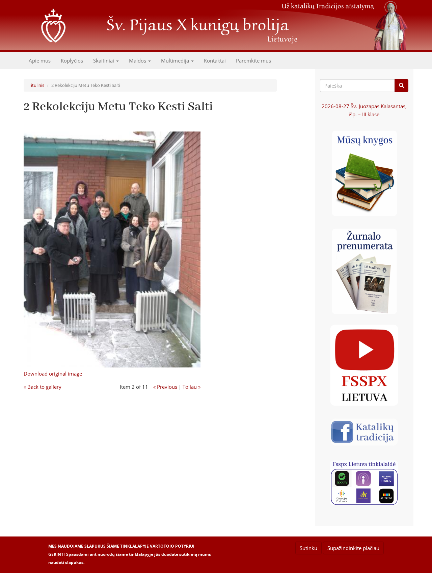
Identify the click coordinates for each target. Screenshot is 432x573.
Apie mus (40, 60)
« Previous (165, 386)
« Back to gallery (42, 386)
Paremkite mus (253, 60)
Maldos (138, 60)
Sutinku (308, 548)
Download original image (53, 373)
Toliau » (191, 386)
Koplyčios (72, 60)
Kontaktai (215, 60)
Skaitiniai (104, 60)
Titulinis (36, 85)
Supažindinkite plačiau (353, 548)
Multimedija (175, 60)
